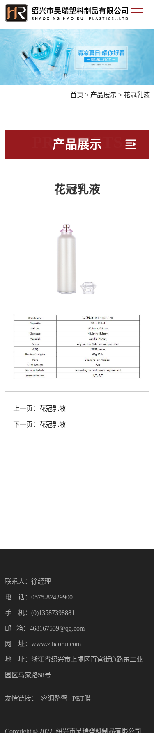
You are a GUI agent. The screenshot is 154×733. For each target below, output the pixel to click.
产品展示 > (106, 94)
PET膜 (81, 698)
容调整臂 (54, 698)
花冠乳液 (137, 94)
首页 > (79, 94)
